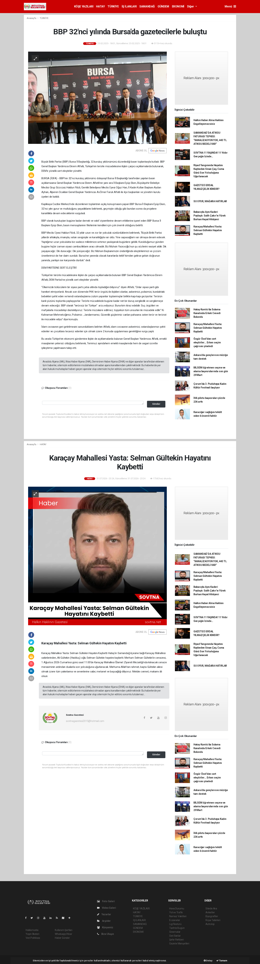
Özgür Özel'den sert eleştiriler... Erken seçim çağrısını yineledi (207, 342)
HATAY (100, 6)
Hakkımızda (32, 930)
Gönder (156, 404)
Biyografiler (212, 916)
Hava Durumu (176, 908)
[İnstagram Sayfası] (39, 917)
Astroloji (210, 924)
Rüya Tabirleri (213, 920)
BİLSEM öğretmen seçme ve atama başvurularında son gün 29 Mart (210, 371)
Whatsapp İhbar (63, 934)
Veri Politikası (33, 937)
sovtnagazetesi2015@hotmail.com (85, 721)
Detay (209, 960)
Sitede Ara (211, 908)
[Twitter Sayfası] (33, 917)
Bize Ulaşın (107, 934)
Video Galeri (108, 907)
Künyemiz (107, 927)
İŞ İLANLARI (129, 6)
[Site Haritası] (64, 917)
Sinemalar (174, 931)
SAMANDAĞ (147, 6)
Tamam (223, 960)
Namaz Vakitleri (177, 916)
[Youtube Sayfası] (45, 917)
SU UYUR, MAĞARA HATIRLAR (210, 201)
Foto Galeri (108, 901)
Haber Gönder (62, 937)
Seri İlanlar (175, 935)
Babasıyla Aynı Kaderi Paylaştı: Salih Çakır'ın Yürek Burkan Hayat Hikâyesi (209, 215)
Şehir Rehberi (176, 939)
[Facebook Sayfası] (27, 917)
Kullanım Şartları (63, 930)
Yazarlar (106, 914)
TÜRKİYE (113, 6)
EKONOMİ (178, 6)
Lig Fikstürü (175, 924)
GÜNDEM (163, 6)
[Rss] (58, 917)
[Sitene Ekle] (70, 917)
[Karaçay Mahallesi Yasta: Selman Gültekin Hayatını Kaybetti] (97, 555)
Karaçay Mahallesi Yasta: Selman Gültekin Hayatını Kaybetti (207, 230)
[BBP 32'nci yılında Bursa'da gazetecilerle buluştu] (97, 97)
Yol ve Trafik (176, 912)
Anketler (210, 912)
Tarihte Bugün (177, 928)
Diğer (191, 6)
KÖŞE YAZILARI (83, 6)
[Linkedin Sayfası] (52, 917)
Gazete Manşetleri (179, 943)
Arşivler (106, 920)
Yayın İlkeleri (32, 934)
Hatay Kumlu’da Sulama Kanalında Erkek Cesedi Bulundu (207, 313)
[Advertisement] (249, 68)
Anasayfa (32, 18)
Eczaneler (174, 920)
